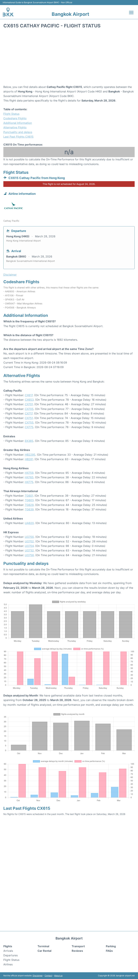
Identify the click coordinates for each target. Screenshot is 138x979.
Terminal (43, 946)
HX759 (29, 472)
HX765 (29, 477)
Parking (111, 946)
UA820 (29, 523)
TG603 (29, 500)
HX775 (29, 482)
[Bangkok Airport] (8, 12)
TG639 (29, 509)
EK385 (29, 441)
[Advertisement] (69, 57)
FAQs (109, 950)
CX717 (28, 413)
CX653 (29, 399)
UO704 (29, 546)
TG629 (29, 505)
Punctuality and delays (17, 132)
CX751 (29, 418)
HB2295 (30, 454)
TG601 (29, 495)
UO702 (29, 541)
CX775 (29, 427)
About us (58, 975)
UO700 (29, 536)
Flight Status (11, 113)
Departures (10, 955)
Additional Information (17, 123)
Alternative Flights (14, 127)
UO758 (29, 555)
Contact (48, 975)
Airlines (8, 964)
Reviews (77, 950)
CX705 (29, 409)
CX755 (29, 422)
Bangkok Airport (70, 14)
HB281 (29, 459)
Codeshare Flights (14, 118)
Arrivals (8, 950)
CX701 (29, 404)
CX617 (29, 395)
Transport (78, 946)
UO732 (29, 550)
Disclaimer (38, 975)
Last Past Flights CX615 (18, 136)
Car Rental (44, 950)
